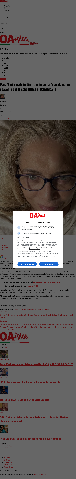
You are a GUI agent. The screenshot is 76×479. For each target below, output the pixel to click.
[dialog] (38, 239)
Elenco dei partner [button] (34, 249)
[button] (38, 237)
